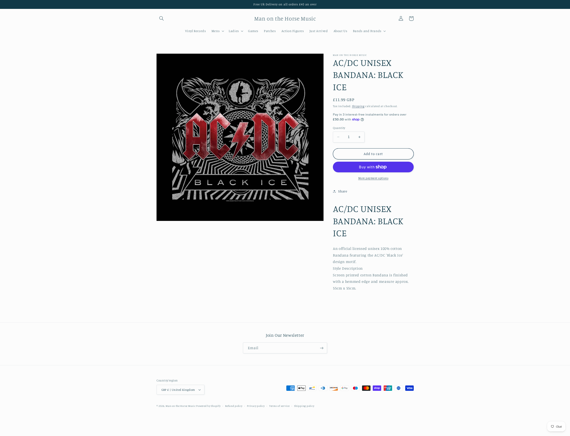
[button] (162, 18)
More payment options (373, 178)
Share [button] (342, 191)
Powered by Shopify (208, 405)
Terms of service (279, 405)
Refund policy (233, 405)
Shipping (358, 106)
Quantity (339, 128)
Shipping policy (304, 405)
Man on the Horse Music (181, 405)
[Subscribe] (322, 347)
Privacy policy (256, 405)
